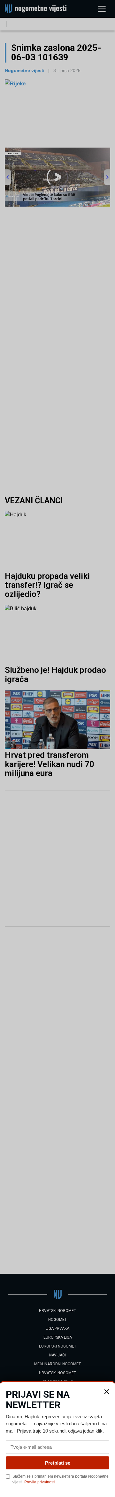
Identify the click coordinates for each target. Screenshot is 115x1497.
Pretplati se (57, 1463)
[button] (107, 1392)
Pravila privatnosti (39, 1482)
